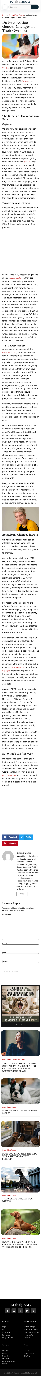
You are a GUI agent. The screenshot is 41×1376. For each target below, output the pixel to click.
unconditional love (9, 775)
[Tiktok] (33, 1310)
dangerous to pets (9, 352)
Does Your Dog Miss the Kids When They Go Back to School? (19, 1156)
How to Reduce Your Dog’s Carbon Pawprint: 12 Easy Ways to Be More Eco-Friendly (20, 1244)
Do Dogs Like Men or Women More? (19, 1111)
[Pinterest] (14, 1310)
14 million (5, 68)
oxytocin (27, 162)
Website (5, 961)
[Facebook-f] (7, 1310)
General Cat (20, 1059)
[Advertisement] (20, 251)
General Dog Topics (16, 15)
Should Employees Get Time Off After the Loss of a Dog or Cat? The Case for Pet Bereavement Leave (19, 1067)
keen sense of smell (16, 278)
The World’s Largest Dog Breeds (17, 1200)
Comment (6, 914)
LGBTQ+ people (18, 667)
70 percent (26, 81)
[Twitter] (27, 1310)
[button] (10, 837)
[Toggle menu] (4, 6)
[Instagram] (20, 1310)
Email (5, 952)
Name (5, 943)
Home (4, 15)
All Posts (22, 894)
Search (35, 7)
